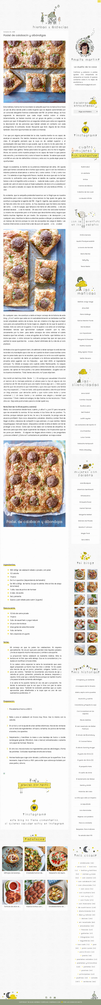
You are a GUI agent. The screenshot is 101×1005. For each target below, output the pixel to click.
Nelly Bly (85, 260)
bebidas (93, 867)
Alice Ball (85, 308)
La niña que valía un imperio (85, 798)
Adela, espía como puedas (85, 692)
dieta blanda (85, 911)
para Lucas (87, 948)
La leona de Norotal (85, 247)
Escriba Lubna (85, 406)
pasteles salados (85, 959)
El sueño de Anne (85, 773)
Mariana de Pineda (85, 521)
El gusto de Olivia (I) (85, 754)
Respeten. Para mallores (85, 829)
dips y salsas (85, 915)
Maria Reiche (85, 254)
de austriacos (84, 907)
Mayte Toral (85, 533)
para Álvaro (85, 952)
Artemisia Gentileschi (85, 489)
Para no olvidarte (85, 823)
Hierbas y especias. (41, 1002)
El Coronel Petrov (85, 741)
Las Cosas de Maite (74, 1002)
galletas (85, 933)
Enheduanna (85, 496)
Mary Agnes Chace (85, 352)
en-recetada (85, 922)
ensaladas (85, 926)
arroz (79, 867)
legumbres (85, 941)
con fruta (84, 900)
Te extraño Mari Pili (85, 835)
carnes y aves (89, 874)
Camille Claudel (85, 400)
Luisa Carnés (85, 437)
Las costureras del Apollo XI (85, 425)
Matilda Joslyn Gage (85, 302)
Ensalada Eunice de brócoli (37, 873)
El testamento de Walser (85, 779)
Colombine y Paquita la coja (85, 705)
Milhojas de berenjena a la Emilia (17, 873)
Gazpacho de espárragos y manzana (64, 873)
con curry (85, 896)
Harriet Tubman (85, 508)
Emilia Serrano (85, 235)
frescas (84, 930)
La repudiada (85, 804)
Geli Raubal (85, 412)
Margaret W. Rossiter (85, 339)
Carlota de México (85, 186)
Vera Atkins (85, 540)
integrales (85, 937)
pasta (85, 956)
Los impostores (85, 333)
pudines (80, 978)
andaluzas (85, 863)
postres (85, 970)
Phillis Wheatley (85, 450)
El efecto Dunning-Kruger (85, 748)
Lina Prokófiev (85, 431)
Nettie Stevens (85, 358)
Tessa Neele (85, 266)
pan (95, 944)
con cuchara (85, 893)
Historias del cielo (85, 791)
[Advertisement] (34, 546)
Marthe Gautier (85, 346)
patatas (87, 967)
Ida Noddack (85, 327)
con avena (87, 878)
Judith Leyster (85, 418)
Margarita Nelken (85, 515)
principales (84, 974)
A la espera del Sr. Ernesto (85, 686)
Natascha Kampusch (85, 443)
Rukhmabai (85, 167)
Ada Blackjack (85, 483)
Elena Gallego (85, 314)
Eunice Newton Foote (85, 321)
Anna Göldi (85, 393)
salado (94, 978)
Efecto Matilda (85, 720)
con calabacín (85, 881)
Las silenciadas (85, 810)
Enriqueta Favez (85, 502)
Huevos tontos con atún (36, 906)
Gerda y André (85, 785)
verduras (87, 981)
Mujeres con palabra (85, 817)
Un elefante (85, 173)
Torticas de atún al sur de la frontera (18, 906)
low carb (82, 944)
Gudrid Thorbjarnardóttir (85, 241)
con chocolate (85, 885)
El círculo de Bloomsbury (85, 735)
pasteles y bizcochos (87, 963)
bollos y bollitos (89, 870)
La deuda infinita (85, 198)
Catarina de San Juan (85, 192)
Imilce (85, 179)
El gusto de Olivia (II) (85, 760)
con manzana (85, 904)
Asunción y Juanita (85, 699)
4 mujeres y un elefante (85, 680)
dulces (85, 918)
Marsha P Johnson (85, 527)
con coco (85, 889)
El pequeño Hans (85, 766)
